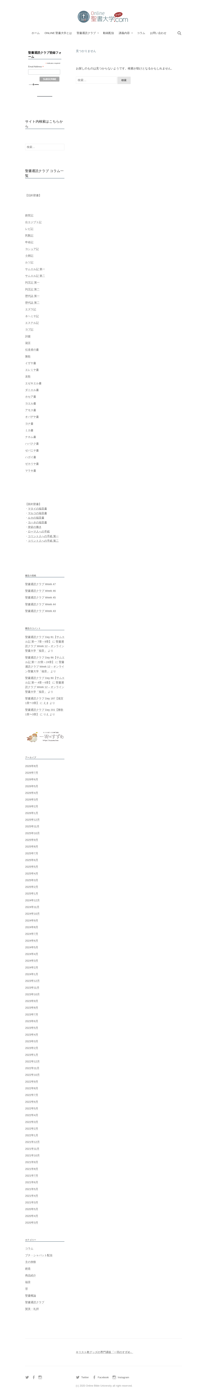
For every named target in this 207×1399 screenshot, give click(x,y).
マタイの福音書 (37, 508)
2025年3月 (31, 880)
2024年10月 (32, 913)
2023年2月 (31, 1047)
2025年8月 (31, 846)
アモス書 (30, 410)
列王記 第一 (32, 282)
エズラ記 (30, 309)
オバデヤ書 (32, 416)
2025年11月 (32, 826)
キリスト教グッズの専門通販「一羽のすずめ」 (104, 1352)
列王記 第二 (32, 289)
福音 (28, 1282)
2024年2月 (31, 967)
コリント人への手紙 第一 (43, 536)
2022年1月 (31, 1135)
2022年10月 (32, 1074)
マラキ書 (30, 470)
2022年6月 (31, 1101)
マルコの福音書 (37, 513)
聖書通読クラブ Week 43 (40, 610)
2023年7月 (31, 1014)
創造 (28, 1268)
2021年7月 (31, 1175)
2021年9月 (31, 1162)
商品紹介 (30, 1275)
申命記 (29, 242)
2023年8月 (31, 1007)
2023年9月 (31, 1000)
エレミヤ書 (32, 369)
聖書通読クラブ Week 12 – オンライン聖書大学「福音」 (44, 646)
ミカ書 (29, 430)
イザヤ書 (30, 363)
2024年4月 (31, 954)
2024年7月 (31, 933)
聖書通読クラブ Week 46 (40, 590)
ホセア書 (30, 396)
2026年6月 (31, 779)
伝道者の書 (32, 349)
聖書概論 (30, 1295)
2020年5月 (31, 1209)
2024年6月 (31, 940)
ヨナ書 (29, 423)
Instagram (123, 1377)
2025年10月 (32, 833)
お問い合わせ (158, 33)
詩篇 (28, 336)
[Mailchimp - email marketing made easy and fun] (34, 84)
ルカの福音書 (36, 517)
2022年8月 (31, 1088)
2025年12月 (32, 819)
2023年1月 (31, 1054)
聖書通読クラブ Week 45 (40, 597)
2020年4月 (31, 1215)
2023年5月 (31, 1027)
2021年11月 (32, 1148)
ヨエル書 (30, 403)
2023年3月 (31, 1041)
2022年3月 (31, 1121)
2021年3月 (31, 1202)
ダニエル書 (32, 390)
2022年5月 (31, 1108)
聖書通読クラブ (86, 33)
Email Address (36, 66)
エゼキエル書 (33, 383)
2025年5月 (31, 866)
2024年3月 (31, 960)
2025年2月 (31, 886)
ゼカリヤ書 (32, 463)
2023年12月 (32, 980)
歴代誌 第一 (32, 296)
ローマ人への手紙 (39, 531)
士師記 (29, 255)
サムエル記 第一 (35, 269)
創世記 (29, 215)
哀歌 (28, 376)
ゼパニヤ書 (32, 450)
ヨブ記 (29, 329)
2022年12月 (32, 1061)
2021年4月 (31, 1195)
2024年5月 (31, 947)
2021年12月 (32, 1141)
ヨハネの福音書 (37, 522)
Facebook (103, 1377)
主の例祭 (30, 1261)
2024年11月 (32, 907)
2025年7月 (31, 853)
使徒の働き (35, 527)
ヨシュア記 (32, 249)
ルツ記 (29, 262)
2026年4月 (31, 792)
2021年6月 (31, 1182)
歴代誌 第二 (32, 302)
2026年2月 (31, 806)
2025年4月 (31, 873)
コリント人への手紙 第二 (43, 540)
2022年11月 (32, 1068)
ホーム (36, 33)
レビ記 (29, 228)
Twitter (85, 1377)
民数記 (29, 235)
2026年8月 (31, 766)
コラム (141, 33)
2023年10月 (32, 994)
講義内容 (124, 33)
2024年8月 (31, 927)
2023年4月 (31, 1034)
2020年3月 (31, 1222)
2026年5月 (31, 786)
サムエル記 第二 (35, 275)
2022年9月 (31, 1081)
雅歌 (28, 356)
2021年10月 (32, 1155)
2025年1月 (31, 893)
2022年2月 (31, 1128)
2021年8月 (31, 1168)
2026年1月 (31, 813)
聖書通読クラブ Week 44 (40, 604)
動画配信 (108, 33)
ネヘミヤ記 (32, 316)
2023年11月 (32, 987)
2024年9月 (31, 920)
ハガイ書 (30, 457)
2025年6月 (31, 860)
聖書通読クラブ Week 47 (40, 584)
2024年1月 (31, 974)
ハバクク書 (32, 443)
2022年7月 (31, 1094)
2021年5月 (31, 1189)
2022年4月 (31, 1115)
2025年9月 (31, 839)
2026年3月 (31, 799)
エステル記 (32, 322)
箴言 (28, 343)
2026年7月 (31, 772)
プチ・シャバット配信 (38, 1255)
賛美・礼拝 (32, 1308)
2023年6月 (31, 1021)
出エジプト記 (33, 222)
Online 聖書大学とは (58, 33)
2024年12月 (32, 900)
